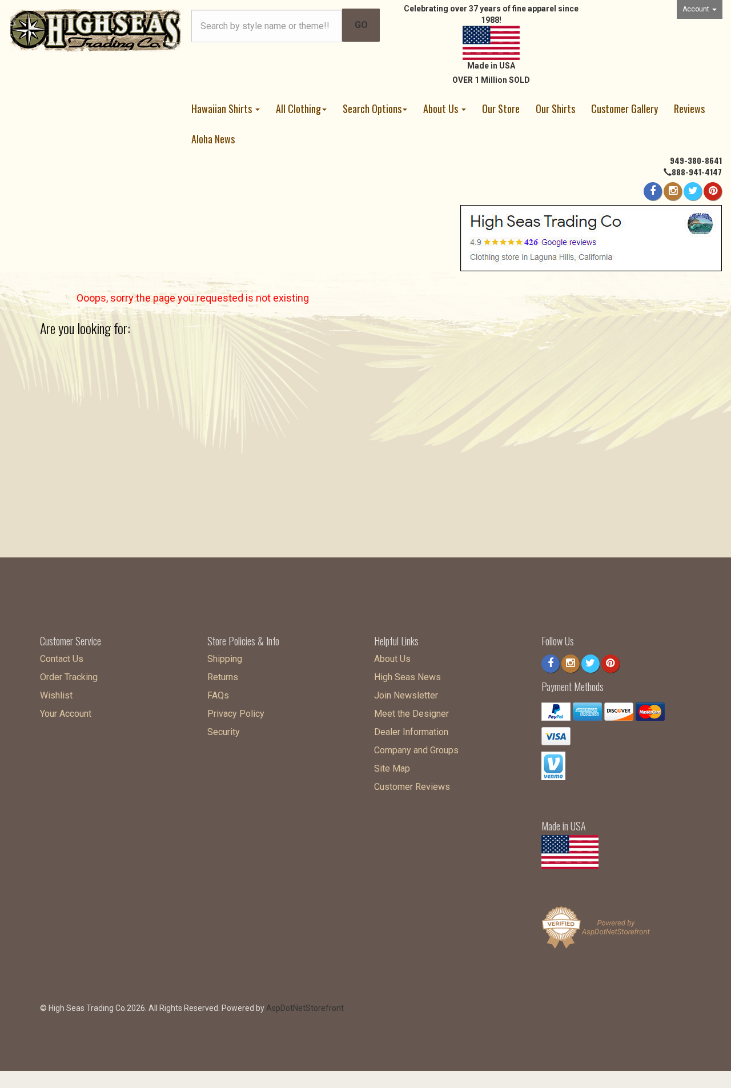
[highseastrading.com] (96, 29)
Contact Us (61, 658)
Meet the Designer (411, 713)
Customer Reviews (412, 786)
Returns (222, 677)
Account (696, 9)
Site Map (392, 768)
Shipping (224, 658)
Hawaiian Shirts (222, 108)
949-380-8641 (696, 160)
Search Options (372, 108)
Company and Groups (416, 750)
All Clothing (298, 108)
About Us (441, 108)
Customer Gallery (624, 108)
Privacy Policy (235, 713)
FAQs (218, 695)
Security (223, 731)
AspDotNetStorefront (305, 1008)
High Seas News (407, 677)
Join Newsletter (406, 695)
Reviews (689, 108)
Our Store (501, 108)
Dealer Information (411, 731)
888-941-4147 (697, 172)
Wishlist (56, 695)
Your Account (65, 713)
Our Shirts (555, 108)
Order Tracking (69, 677)
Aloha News (213, 138)
